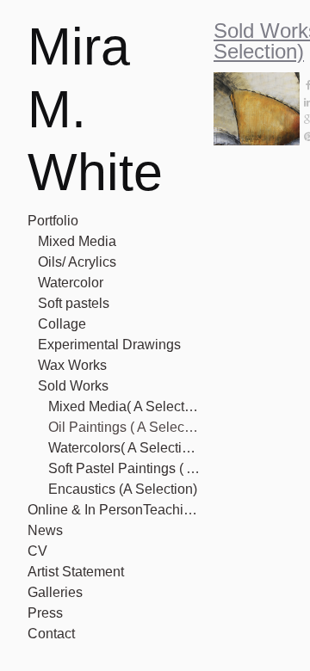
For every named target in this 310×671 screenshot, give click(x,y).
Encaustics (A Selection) (122, 489)
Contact (51, 633)
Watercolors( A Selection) (124, 447)
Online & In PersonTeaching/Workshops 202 (114, 509)
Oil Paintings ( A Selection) (124, 427)
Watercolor (70, 282)
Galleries (55, 592)
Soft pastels (73, 303)
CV (37, 551)
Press (45, 613)
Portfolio (53, 220)
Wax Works (72, 365)
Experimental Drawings (109, 344)
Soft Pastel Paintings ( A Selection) (124, 468)
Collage (62, 324)
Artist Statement (76, 571)
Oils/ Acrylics (77, 262)
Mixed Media (77, 241)
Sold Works (73, 386)
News (45, 530)
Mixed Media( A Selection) (124, 406)
